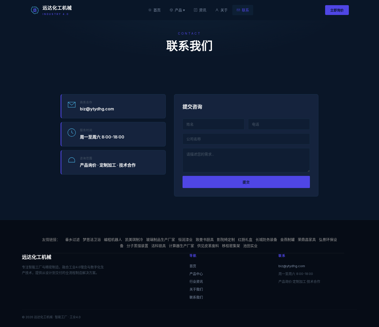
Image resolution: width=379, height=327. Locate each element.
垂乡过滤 (72, 239)
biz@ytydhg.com (291, 266)
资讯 (202, 10)
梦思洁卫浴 (92, 239)
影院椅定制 (226, 239)
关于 (224, 10)
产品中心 (196, 274)
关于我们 (196, 289)
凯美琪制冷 (134, 239)
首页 (157, 10)
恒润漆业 (185, 239)
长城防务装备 (266, 239)
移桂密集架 (231, 245)
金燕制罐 (287, 239)
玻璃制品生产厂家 (160, 239)
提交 (246, 182)
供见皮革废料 (208, 245)
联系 (245, 10)
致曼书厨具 (205, 239)
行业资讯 (196, 281)
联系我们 (196, 297)
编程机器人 (113, 239)
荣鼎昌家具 (307, 239)
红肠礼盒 (245, 239)
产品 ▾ (180, 10)
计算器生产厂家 (181, 245)
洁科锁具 (158, 245)
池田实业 (250, 245)
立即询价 (337, 10)
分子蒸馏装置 (137, 245)
